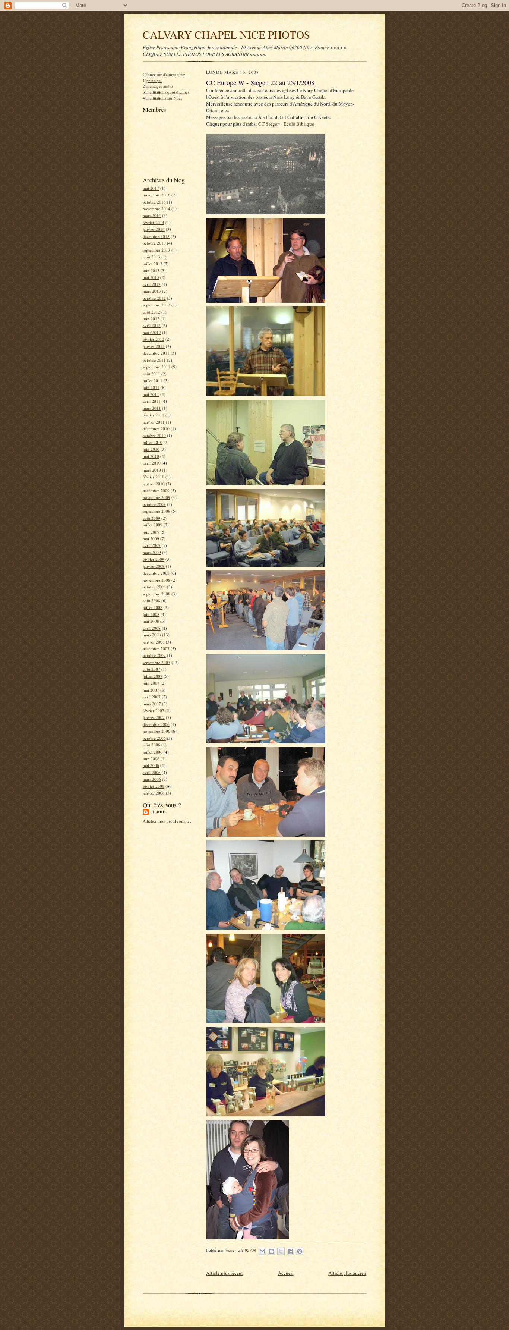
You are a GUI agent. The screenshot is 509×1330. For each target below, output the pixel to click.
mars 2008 (152, 635)
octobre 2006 (154, 738)
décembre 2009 (156, 490)
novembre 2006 (156, 731)
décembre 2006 (156, 724)
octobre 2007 (154, 655)
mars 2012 (152, 332)
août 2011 (151, 374)
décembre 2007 (156, 648)
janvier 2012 (154, 346)
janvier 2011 (154, 422)
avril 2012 (152, 325)
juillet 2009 (152, 525)
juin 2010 (151, 449)
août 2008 (151, 600)
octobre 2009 (154, 504)
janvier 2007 (154, 717)
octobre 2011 (154, 360)
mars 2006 (152, 779)
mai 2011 (151, 394)
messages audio (159, 86)
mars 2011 (152, 408)
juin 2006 (151, 758)
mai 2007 (151, 690)
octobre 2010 (154, 435)
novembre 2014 (156, 208)
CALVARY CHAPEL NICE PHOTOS (226, 34)
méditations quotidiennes (167, 92)
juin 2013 (151, 270)
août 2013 (151, 257)
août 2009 (151, 518)
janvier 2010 (154, 484)
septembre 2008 (156, 594)
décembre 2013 (156, 236)
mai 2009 (151, 538)
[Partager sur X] (281, 1251)
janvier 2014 (154, 229)
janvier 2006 (154, 793)
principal (154, 80)
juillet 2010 (152, 442)
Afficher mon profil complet (167, 821)
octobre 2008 (154, 586)
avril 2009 (152, 545)
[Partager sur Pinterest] (299, 1251)
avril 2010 (152, 463)
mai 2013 (151, 277)
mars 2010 (152, 470)
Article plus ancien (347, 1273)
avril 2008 (152, 628)
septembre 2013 (156, 250)
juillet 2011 (152, 380)
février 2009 (153, 559)
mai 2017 (151, 188)
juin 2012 (151, 318)
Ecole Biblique (299, 123)
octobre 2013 (154, 243)
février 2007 (153, 710)
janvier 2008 (154, 642)
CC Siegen (269, 123)
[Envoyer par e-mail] (262, 1251)
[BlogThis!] (271, 1251)
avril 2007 (152, 696)
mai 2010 (151, 456)
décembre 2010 (156, 428)
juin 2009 (151, 532)
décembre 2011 (156, 353)
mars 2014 (152, 215)
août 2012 (151, 312)
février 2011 (153, 415)
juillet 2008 (152, 607)
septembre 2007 (156, 662)
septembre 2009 (156, 511)
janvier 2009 (154, 566)
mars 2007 (152, 704)
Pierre (157, 811)
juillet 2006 (152, 752)
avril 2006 (152, 772)
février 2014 (153, 222)
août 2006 (151, 745)
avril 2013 (152, 284)
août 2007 (151, 669)
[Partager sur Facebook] (290, 1251)
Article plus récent (224, 1273)
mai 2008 (151, 621)
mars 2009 (152, 552)
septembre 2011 (156, 367)
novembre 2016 (156, 195)
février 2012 (153, 339)
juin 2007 (151, 683)
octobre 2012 (154, 298)
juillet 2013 (152, 264)
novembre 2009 (156, 497)
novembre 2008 (156, 580)
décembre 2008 (156, 573)
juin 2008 (151, 614)
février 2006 (153, 786)
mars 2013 (152, 291)
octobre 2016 (154, 202)
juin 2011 (151, 387)
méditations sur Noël (164, 98)
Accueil (286, 1273)
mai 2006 (151, 765)
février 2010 (153, 477)
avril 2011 (152, 401)
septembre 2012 (156, 305)
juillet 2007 (152, 676)
